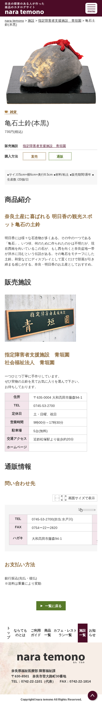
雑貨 (13, 112)
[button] (91, 8)
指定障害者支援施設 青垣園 (59, 20)
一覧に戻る (53, 606)
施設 (31, 20)
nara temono (14, 20)
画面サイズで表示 (81, 498)
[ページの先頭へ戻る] (92, 695)
